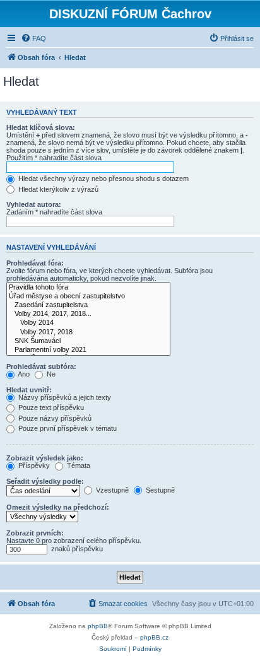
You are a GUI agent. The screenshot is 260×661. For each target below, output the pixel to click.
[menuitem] (33, 38)
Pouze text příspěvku (50, 407)
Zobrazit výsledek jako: (44, 458)
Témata (77, 465)
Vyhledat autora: (33, 204)
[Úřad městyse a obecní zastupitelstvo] (88, 296)
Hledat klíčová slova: (40, 127)
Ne (50, 374)
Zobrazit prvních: (35, 533)
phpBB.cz (154, 637)
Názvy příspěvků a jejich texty (63, 397)
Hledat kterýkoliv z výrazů (57, 189)
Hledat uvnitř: (29, 390)
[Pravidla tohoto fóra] (88, 287)
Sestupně (159, 490)
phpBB (98, 626)
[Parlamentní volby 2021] (88, 350)
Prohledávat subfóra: (41, 366)
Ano (23, 374)
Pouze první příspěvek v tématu (66, 428)
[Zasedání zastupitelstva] (88, 305)
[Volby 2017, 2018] (88, 332)
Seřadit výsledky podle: (45, 481)
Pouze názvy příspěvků (54, 418)
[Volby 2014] (88, 323)
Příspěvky (33, 465)
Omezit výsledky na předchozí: (57, 507)
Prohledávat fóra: (35, 263)
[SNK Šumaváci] (88, 341)
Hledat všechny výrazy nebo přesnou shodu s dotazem (102, 178)
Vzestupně (111, 490)
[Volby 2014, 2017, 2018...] (88, 314)
